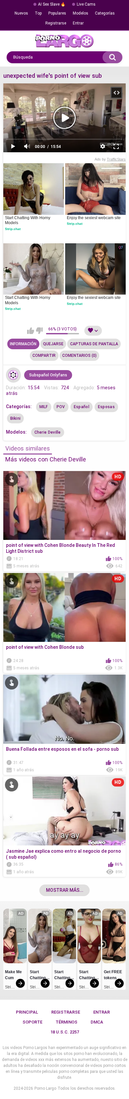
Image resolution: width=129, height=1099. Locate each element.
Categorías (105, 13)
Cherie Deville (47, 432)
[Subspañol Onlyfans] (13, 375)
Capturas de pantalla (94, 344)
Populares (57, 13)
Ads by (110, 159)
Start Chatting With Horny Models (28, 220)
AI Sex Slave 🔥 (51, 4)
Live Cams (86, 4)
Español (81, 407)
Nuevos (21, 13)
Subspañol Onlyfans (48, 375)
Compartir (44, 355)
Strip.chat (13, 229)
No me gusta (39, 330)
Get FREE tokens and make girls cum (113, 976)
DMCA (97, 1022)
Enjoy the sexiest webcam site (94, 217)
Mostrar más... (64, 890)
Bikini (15, 418)
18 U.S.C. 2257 (64, 1031)
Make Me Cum (14, 975)
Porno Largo (45, 1088)
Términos (66, 1022)
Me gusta (30, 330)
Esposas (106, 407)
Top (38, 13)
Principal (27, 1012)
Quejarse (53, 344)
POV (61, 407)
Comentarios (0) (79, 355)
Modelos (80, 13)
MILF (43, 407)
